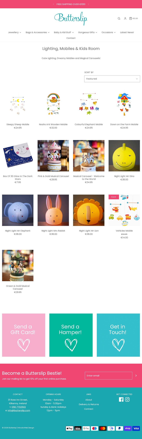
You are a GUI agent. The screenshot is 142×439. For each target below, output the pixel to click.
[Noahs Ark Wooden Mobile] (53, 104)
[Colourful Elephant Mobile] (88, 104)
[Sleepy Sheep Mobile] (17, 104)
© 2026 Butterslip (9, 428)
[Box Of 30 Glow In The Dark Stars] (17, 155)
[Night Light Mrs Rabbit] (53, 210)
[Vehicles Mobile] (124, 210)
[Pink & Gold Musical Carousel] (53, 155)
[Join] (136, 375)
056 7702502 (19, 407)
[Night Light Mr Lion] (88, 210)
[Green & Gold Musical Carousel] (17, 265)
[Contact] (118, 335)
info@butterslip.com (19, 410)
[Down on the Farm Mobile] (124, 104)
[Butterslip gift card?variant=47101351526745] (23, 335)
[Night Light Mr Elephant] (17, 210)
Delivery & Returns (89, 404)
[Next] (88, 4)
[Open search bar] (118, 18)
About (88, 399)
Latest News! (127, 32)
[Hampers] (70, 335)
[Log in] (125, 18)
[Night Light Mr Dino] (124, 155)
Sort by (88, 72)
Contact (71, 38)
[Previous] (53, 4)
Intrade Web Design (26, 428)
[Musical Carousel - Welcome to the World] (88, 155)
